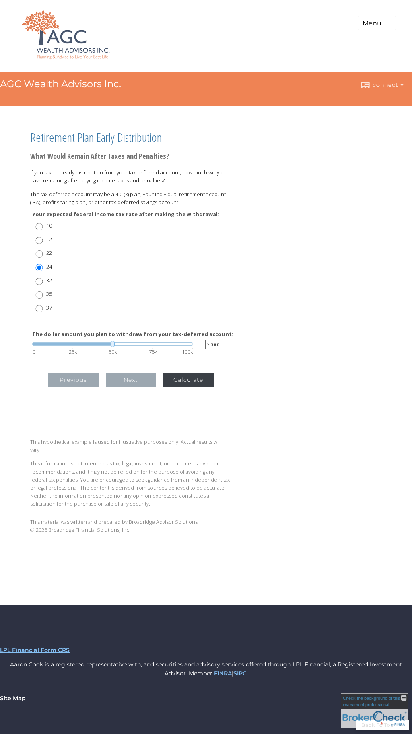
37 (49, 307)
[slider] (112, 344)
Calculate (188, 379)
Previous (73, 379)
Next (131, 379)
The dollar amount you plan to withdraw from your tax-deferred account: (132, 334)
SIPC (240, 673)
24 (49, 266)
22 (49, 253)
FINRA (223, 673)
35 (49, 294)
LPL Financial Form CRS (35, 650)
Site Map (13, 698)
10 (49, 225)
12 (49, 239)
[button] (377, 23)
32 (49, 280)
